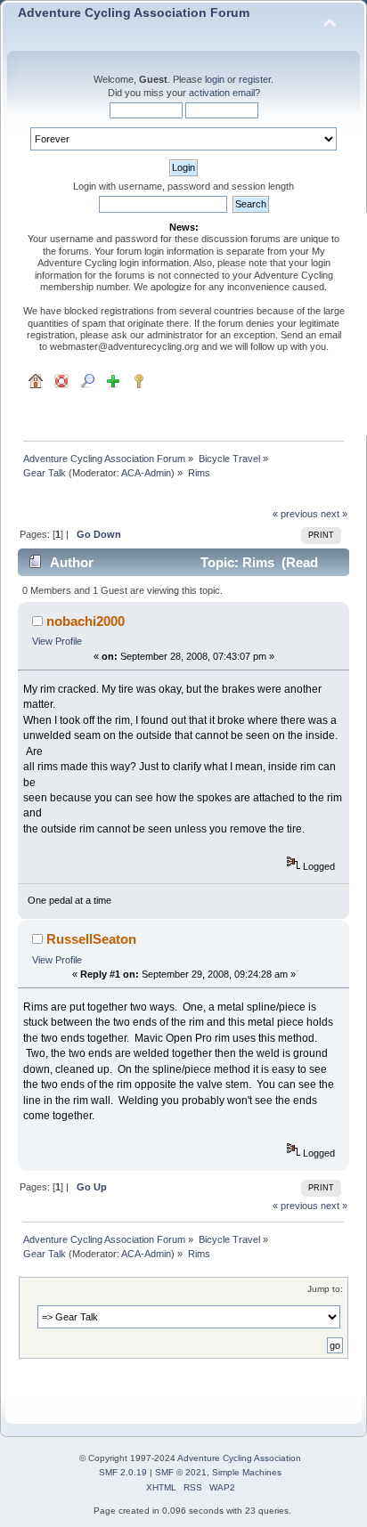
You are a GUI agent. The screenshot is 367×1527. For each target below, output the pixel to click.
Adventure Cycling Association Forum (133, 13)
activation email (222, 92)
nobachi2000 (85, 621)
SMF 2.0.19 (123, 1472)
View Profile (57, 641)
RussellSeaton (91, 938)
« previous (295, 513)
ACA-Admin (146, 472)
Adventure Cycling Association (239, 1458)
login (214, 79)
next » (334, 513)
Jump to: (325, 1289)
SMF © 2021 (181, 1472)
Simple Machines (246, 1472)
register (255, 79)
